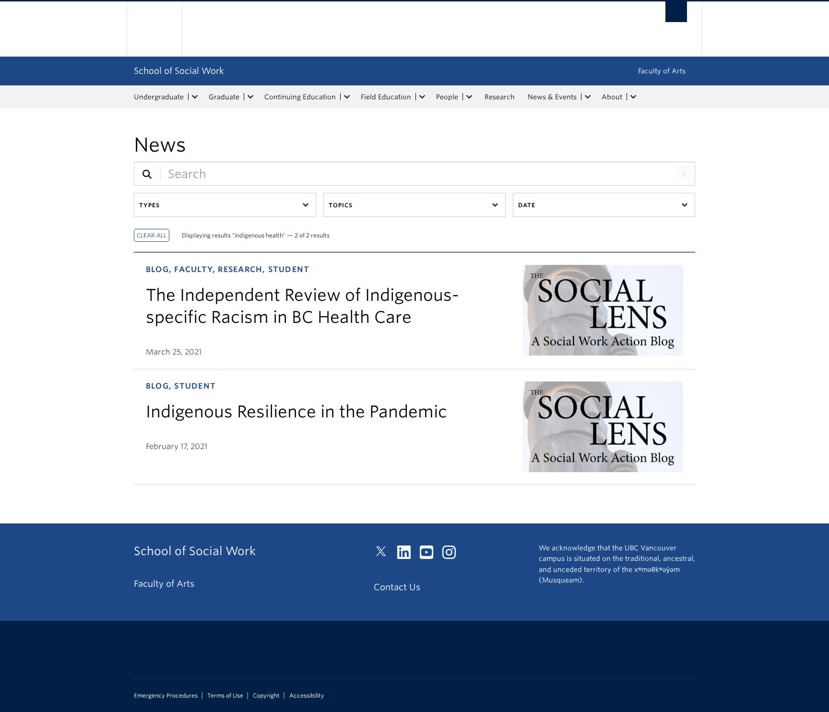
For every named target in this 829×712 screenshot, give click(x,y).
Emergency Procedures (166, 695)
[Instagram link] (452, 555)
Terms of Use (225, 695)
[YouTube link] (430, 555)
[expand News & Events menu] (588, 97)
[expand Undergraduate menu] (195, 97)
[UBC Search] (676, 11)
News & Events (552, 97)
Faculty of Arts (662, 71)
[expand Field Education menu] (422, 97)
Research (500, 97)
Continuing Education (300, 97)
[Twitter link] (384, 555)
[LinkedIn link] (407, 555)
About (612, 97)
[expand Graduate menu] (250, 97)
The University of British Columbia (154, 29)
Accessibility (306, 695)
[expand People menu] (469, 97)
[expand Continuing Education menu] (347, 97)
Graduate (224, 97)
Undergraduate (159, 97)
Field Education (386, 97)
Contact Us (397, 587)
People (447, 97)
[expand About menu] (633, 97)
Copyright (266, 695)
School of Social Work (179, 71)
